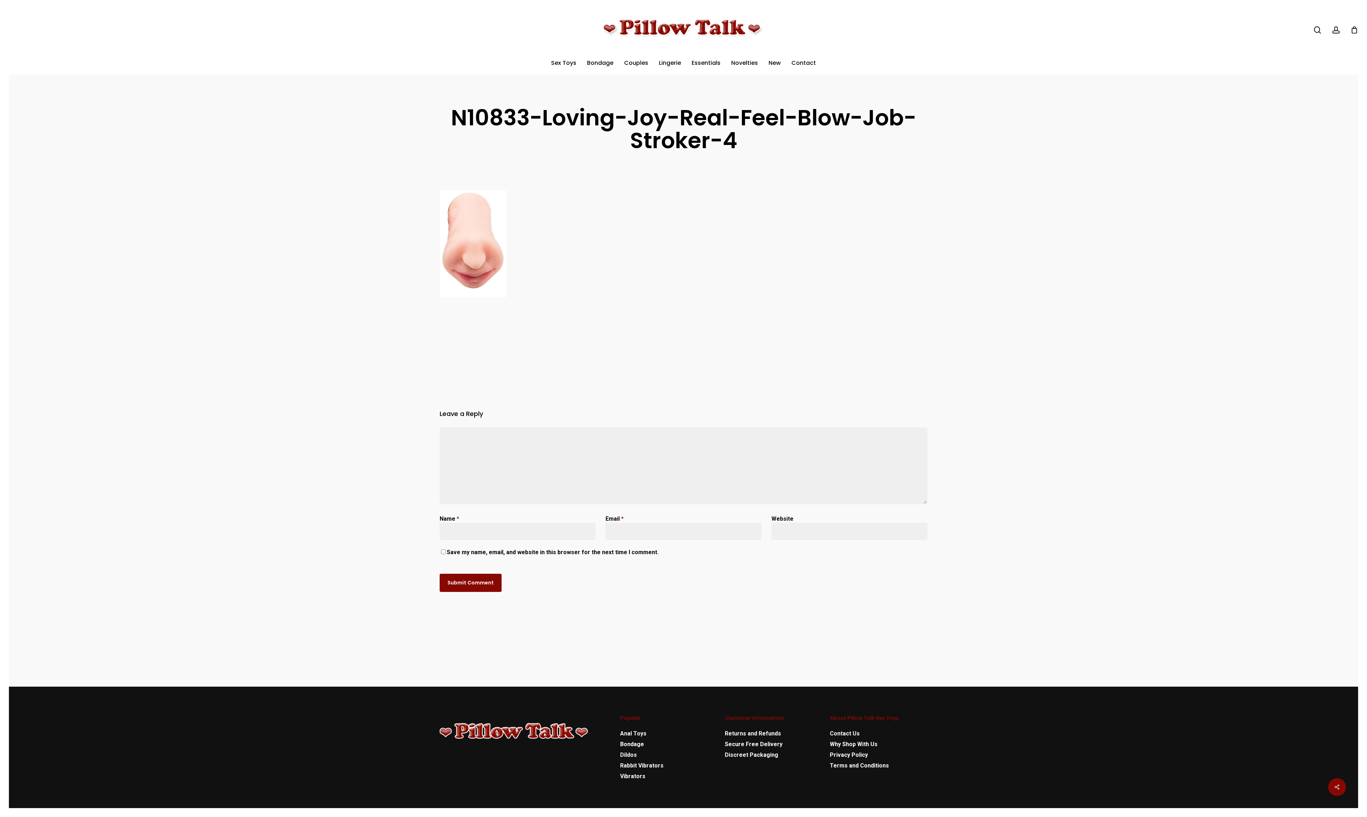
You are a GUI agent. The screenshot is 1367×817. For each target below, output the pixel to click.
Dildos (628, 754)
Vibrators (632, 776)
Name (449, 518)
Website (782, 518)
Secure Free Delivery (753, 744)
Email (615, 518)
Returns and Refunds (753, 733)
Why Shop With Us (854, 744)
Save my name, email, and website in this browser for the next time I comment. (553, 552)
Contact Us (845, 733)
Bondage (632, 744)
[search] (1317, 30)
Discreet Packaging (751, 754)
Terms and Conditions (859, 765)
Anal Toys (633, 733)
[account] (1336, 30)
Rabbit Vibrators (642, 765)
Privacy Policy (849, 754)
